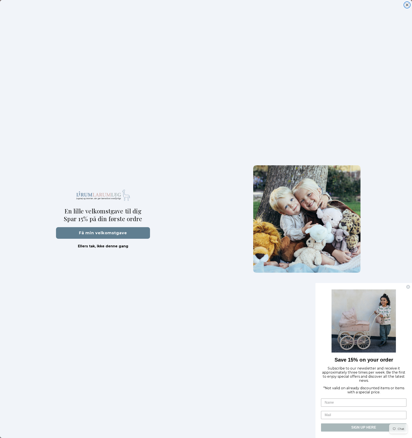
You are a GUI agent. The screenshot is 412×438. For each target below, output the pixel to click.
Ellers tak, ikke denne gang (103, 246)
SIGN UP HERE (363, 427)
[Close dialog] (407, 5)
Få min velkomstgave (103, 233)
